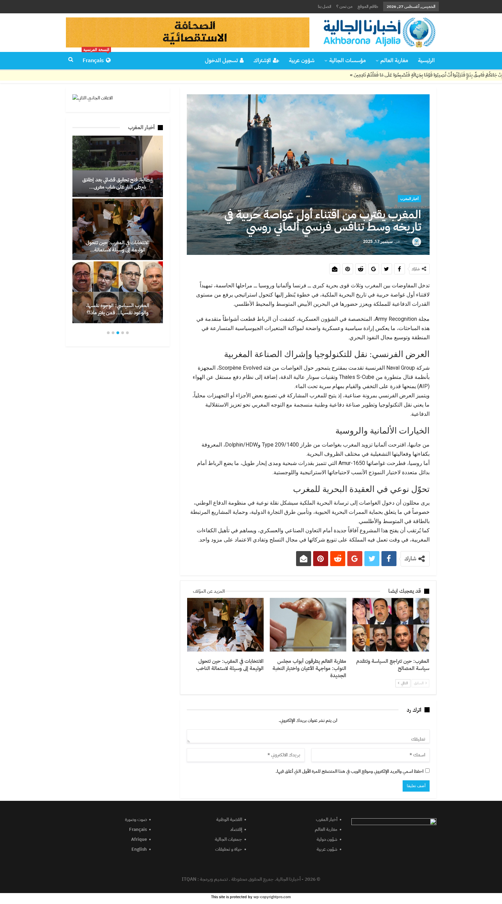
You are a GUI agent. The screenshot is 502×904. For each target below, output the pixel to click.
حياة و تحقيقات (228, 849)
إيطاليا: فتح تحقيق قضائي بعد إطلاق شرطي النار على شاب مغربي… (117, 183)
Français (96, 58)
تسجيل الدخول (221, 60)
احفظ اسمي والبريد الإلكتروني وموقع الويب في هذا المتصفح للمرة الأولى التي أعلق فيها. (349, 771)
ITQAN (189, 879)
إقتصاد (236, 829)
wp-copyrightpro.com (272, 897)
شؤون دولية (327, 839)
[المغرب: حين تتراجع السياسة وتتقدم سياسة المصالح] (390, 625)
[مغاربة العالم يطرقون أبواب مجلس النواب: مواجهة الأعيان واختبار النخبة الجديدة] (308, 625)
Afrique (139, 839)
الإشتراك (262, 60)
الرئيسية (426, 60)
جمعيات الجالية (228, 839)
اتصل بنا (324, 6)
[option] (117, 229)
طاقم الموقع (368, 6)
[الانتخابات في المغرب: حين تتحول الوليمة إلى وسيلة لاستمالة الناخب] (225, 625)
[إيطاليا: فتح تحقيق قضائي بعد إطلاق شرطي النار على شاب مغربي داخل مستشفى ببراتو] (117, 166)
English (139, 849)
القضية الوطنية (229, 819)
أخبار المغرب (409, 199)
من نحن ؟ (344, 6)
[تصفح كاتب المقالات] (416, 241)
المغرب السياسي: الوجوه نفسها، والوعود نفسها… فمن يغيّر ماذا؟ (117, 309)
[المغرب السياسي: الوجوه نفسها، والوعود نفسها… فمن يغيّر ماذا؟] (117, 292)
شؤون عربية (302, 60)
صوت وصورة (136, 819)
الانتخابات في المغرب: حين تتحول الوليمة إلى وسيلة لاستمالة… (118, 246)
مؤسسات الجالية (347, 60)
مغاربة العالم (394, 60)
